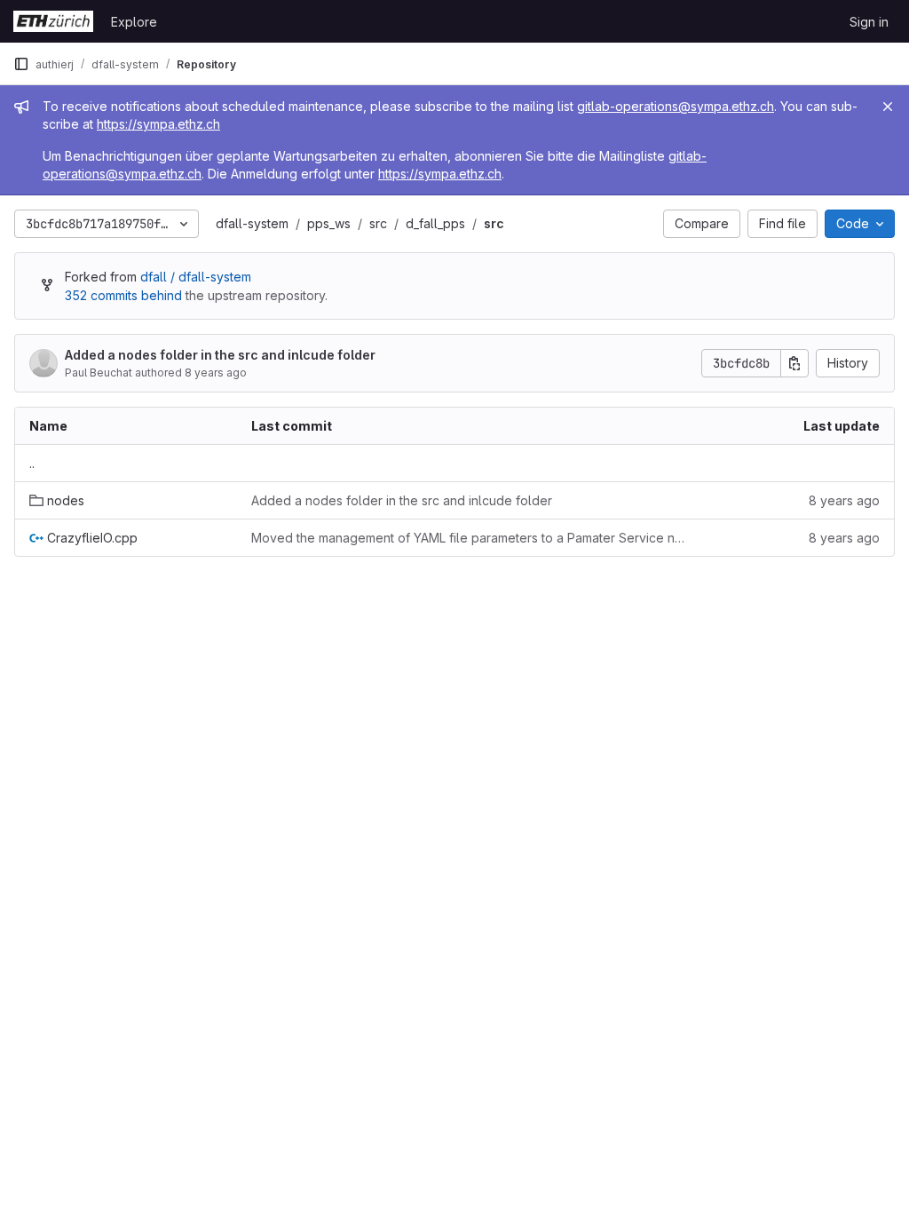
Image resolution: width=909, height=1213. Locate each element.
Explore (134, 21)
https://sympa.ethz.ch (158, 123)
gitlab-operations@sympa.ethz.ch (675, 106)
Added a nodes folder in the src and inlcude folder (220, 354)
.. (32, 463)
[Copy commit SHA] (794, 363)
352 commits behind (123, 295)
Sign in (869, 21)
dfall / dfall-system (195, 276)
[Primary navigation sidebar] (21, 64)
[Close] (887, 106)
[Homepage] (53, 21)
